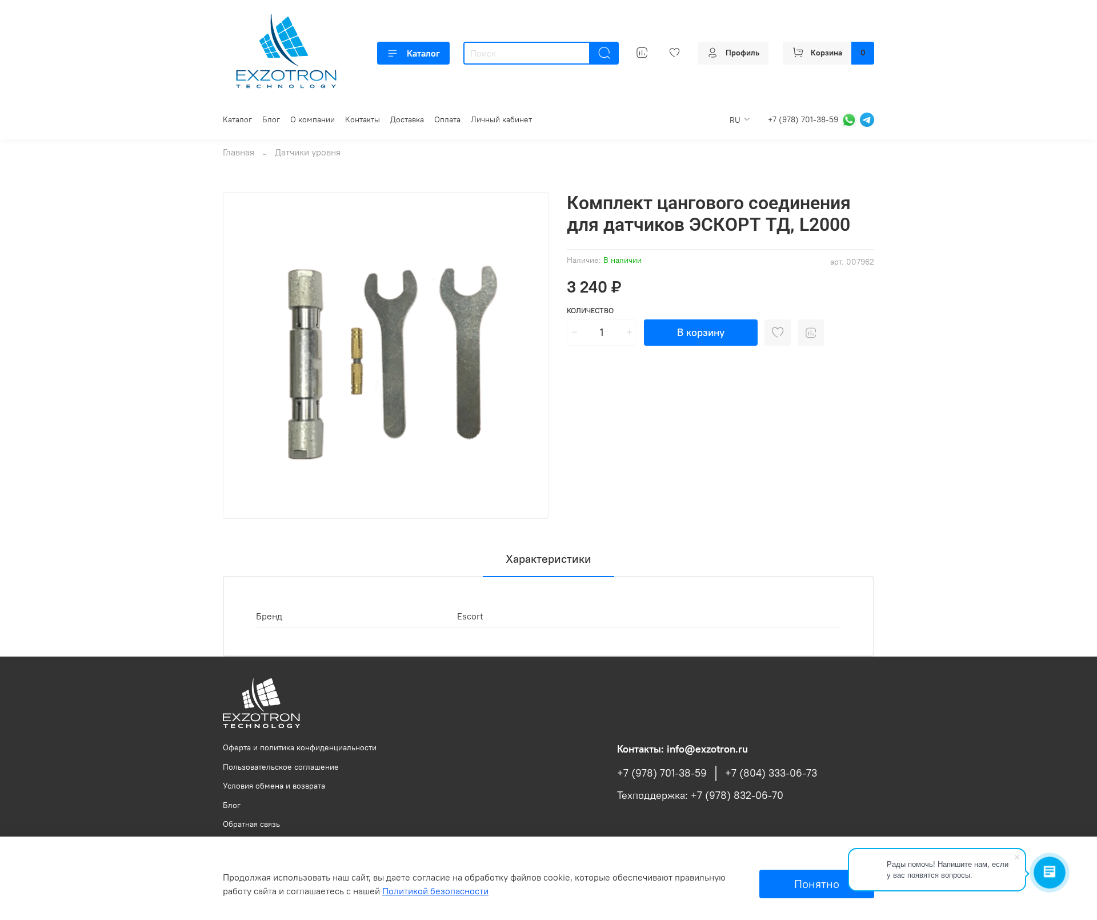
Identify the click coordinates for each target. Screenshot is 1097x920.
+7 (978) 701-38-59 (803, 119)
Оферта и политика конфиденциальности (300, 747)
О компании (312, 119)
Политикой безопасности (435, 891)
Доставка (407, 119)
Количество (590, 310)
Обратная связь (251, 824)
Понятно (816, 884)
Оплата (447, 119)
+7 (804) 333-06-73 (771, 773)
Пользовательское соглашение (281, 767)
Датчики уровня (308, 152)
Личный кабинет (501, 119)
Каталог (423, 53)
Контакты (362, 119)
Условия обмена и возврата (274, 786)
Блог (271, 119)
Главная (238, 152)
